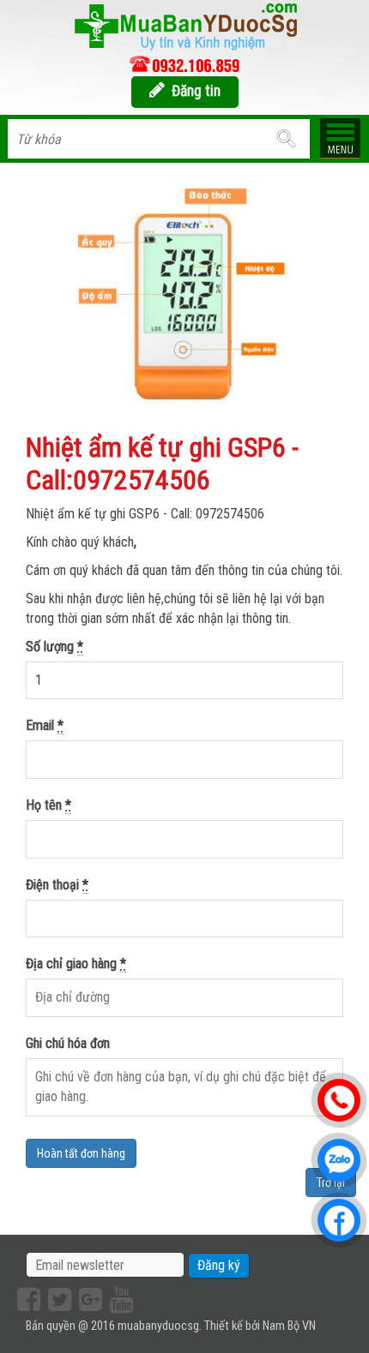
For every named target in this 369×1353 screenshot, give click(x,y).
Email (45, 725)
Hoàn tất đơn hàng (81, 1153)
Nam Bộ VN (289, 1326)
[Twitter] (57, 1300)
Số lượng (54, 646)
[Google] (88, 1300)
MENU (339, 138)
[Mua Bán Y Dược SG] (184, 25)
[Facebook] (26, 1300)
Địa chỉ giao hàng (76, 963)
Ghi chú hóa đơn (68, 1043)
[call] (184, 64)
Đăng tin (196, 90)
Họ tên (48, 805)
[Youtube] (119, 1300)
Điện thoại (57, 885)
